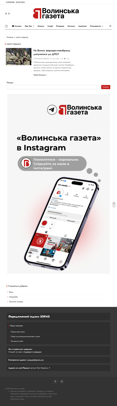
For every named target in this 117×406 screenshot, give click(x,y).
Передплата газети (18, 332)
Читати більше (39, 75)
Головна (17, 26)
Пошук (10, 82)
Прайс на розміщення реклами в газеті (25, 336)
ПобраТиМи (13, 297)
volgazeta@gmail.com (35, 360)
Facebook (28, 352)
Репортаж (60, 26)
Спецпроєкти (95, 26)
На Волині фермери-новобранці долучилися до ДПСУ (51, 52)
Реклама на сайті (17, 341)
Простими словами (16, 301)
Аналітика (82, 26)
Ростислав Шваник (42, 58)
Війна (11, 292)
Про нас (28, 26)
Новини (41, 26)
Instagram (37, 352)
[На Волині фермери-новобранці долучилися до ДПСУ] (18, 56)
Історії (50, 26)
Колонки (71, 26)
